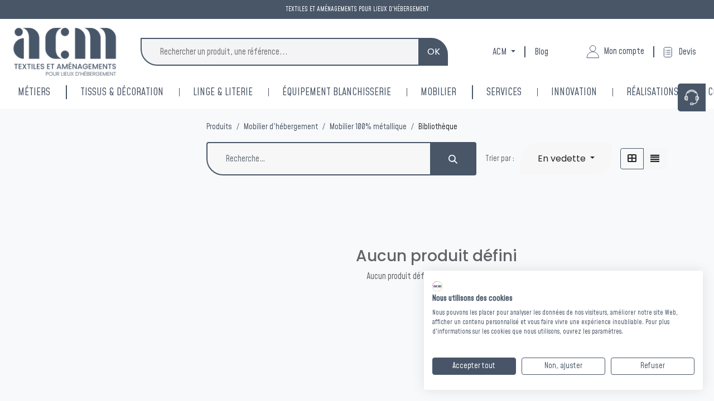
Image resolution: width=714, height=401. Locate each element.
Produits (219, 127)
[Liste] (655, 158)
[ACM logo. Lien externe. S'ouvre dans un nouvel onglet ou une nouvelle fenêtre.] (437, 286)
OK (433, 51)
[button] (566, 158)
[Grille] (632, 158)
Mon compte (624, 51)
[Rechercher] (453, 158)
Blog (541, 52)
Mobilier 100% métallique (368, 127)
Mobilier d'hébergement (281, 127)
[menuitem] (588, 92)
